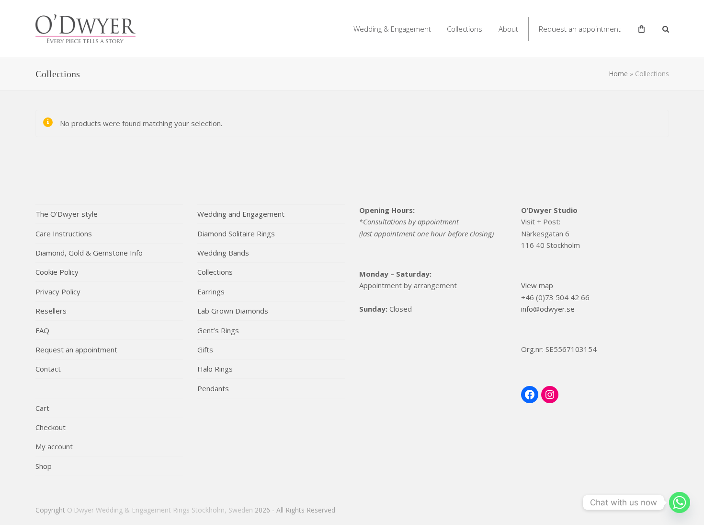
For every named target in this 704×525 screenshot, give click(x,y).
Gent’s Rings (218, 330)
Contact (48, 368)
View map (537, 285)
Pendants (213, 388)
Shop (43, 466)
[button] (665, 29)
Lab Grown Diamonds (232, 310)
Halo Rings (215, 368)
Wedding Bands (223, 252)
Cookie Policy (57, 272)
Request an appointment (76, 349)
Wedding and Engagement (240, 214)
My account (54, 446)
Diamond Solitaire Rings (236, 233)
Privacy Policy (57, 291)
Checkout (50, 427)
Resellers (51, 310)
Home (618, 73)
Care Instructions (63, 233)
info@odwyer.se (548, 309)
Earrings (211, 291)
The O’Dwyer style (66, 214)
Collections (215, 272)
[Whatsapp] (679, 502)
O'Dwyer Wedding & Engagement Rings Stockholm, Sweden (160, 509)
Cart (42, 408)
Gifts (205, 349)
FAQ (42, 330)
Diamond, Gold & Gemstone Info (89, 252)
